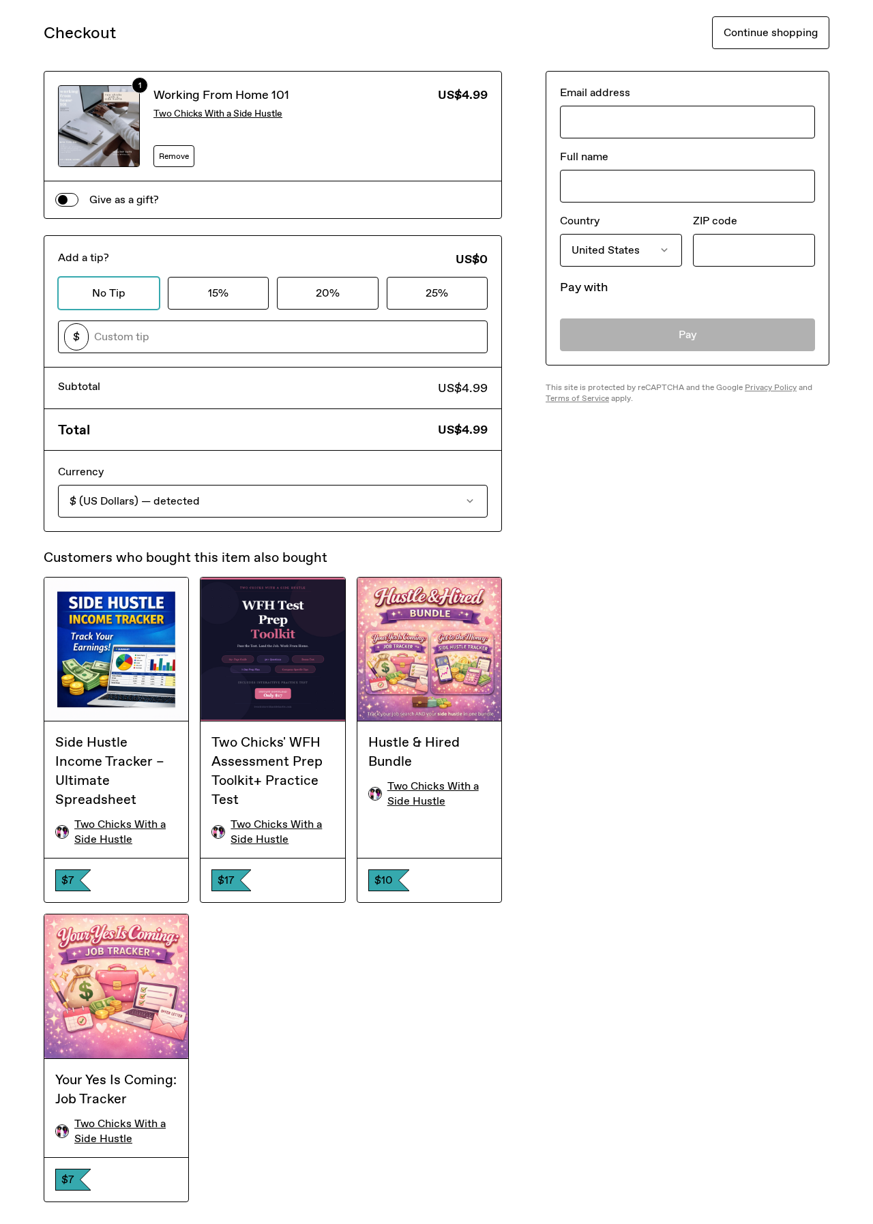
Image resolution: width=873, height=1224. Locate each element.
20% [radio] (328, 292)
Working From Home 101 (221, 94)
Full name (584, 156)
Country (580, 220)
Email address (595, 92)
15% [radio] (218, 292)
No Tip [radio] (108, 292)
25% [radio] (437, 292)
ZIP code (715, 220)
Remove (174, 156)
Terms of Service (577, 398)
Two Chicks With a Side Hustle (217, 113)
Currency (81, 471)
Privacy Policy (771, 387)
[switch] (66, 200)
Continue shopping (771, 32)
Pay (688, 334)
